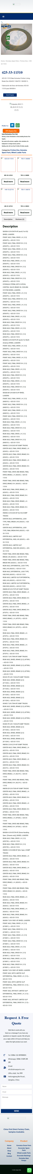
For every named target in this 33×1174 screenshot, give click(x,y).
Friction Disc (24, 61)
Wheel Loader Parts (18, 152)
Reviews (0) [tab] (20, 219)
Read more (8, 181)
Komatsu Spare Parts (12, 61)
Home (3, 61)
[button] (3, 16)
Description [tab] (8, 219)
